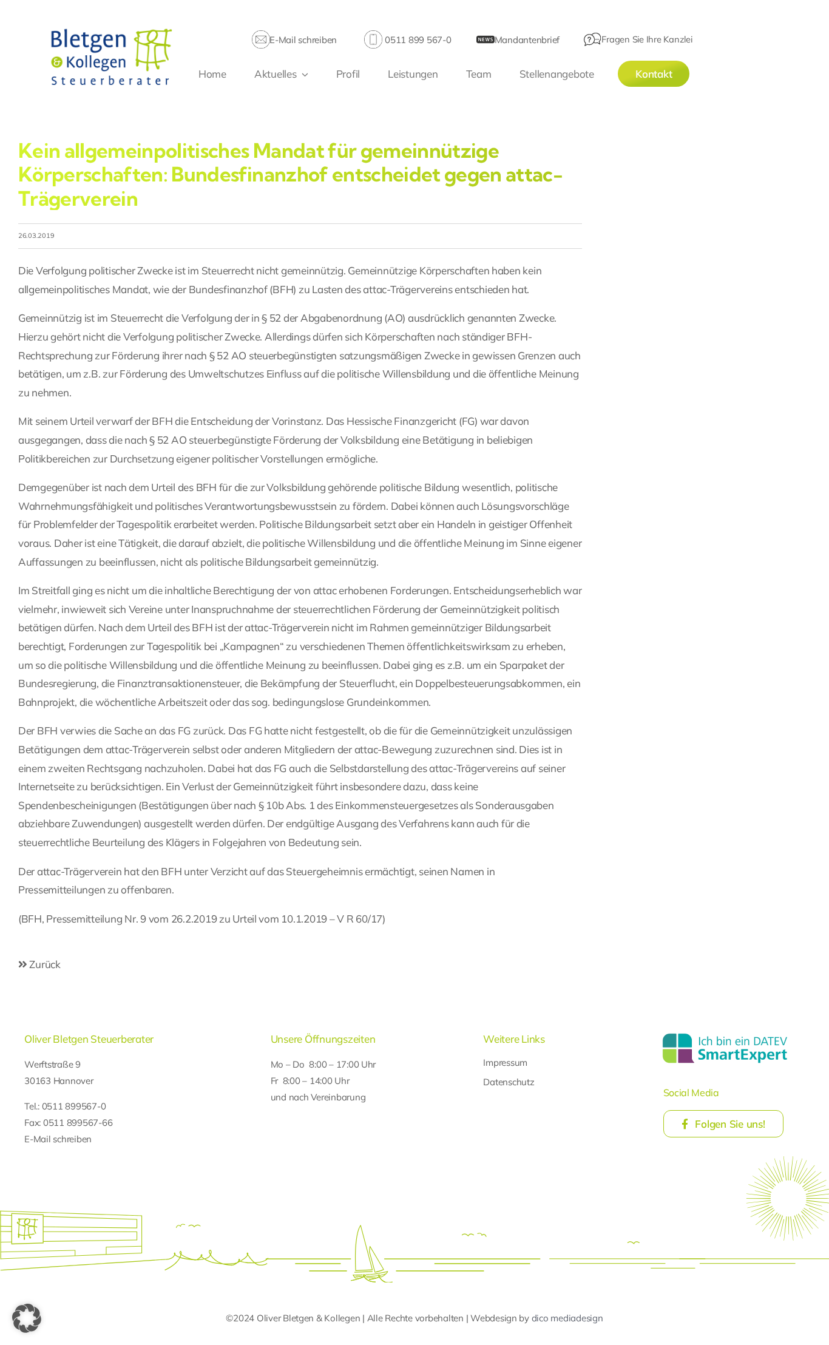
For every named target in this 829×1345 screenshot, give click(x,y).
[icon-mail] (261, 35)
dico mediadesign (567, 1318)
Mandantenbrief (527, 40)
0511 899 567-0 (418, 40)
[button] (26, 1318)
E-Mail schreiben (303, 40)
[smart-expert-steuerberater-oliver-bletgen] (725, 1035)
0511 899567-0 (74, 1106)
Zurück (44, 964)
